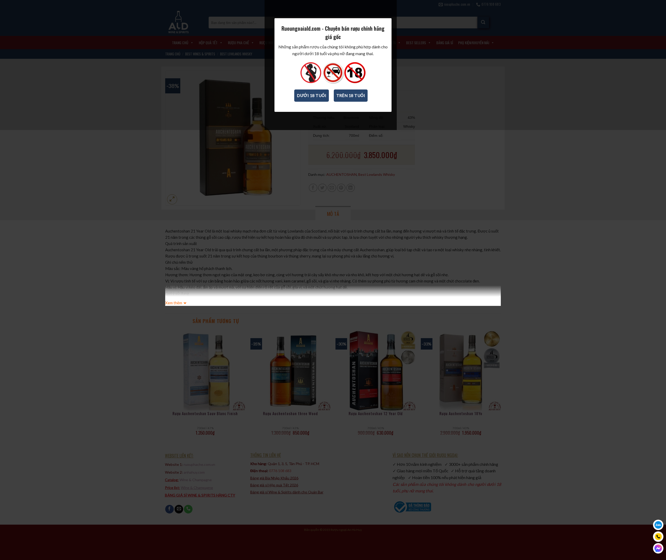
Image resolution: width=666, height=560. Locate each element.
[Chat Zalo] (658, 525)
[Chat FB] (658, 548)
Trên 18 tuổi (350, 95)
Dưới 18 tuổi (311, 95)
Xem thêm (173, 302)
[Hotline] (658, 536)
